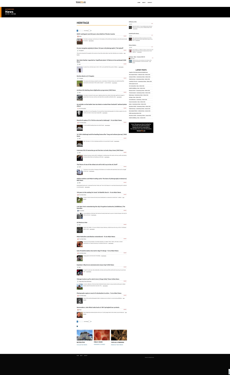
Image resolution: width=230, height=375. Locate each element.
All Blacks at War (82, 222)
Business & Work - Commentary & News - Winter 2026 (139, 90)
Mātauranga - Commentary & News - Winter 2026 (138, 95)
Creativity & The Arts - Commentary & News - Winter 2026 (140, 81)
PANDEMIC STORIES (99, 344)
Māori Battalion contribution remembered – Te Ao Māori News (96, 236)
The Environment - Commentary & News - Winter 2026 (139, 92)
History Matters (132, 45)
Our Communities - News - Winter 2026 (136, 85)
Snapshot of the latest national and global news (138, 72)
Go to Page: (86, 30)
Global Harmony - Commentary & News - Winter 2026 (139, 79)
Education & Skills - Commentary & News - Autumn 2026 (140, 115)
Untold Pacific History (134, 33)
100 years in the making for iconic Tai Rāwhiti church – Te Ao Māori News (99, 192)
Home (139, 2)
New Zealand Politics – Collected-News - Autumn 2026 (139, 110)
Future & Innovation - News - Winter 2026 (137, 101)
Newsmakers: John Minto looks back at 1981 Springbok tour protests (98, 307)
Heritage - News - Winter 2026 (135, 97)
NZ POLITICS (81, 342)
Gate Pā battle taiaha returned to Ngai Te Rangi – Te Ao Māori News (98, 250)
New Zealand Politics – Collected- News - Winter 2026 (139, 74)
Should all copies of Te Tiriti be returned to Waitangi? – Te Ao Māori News (99, 120)
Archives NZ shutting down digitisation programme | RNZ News (96, 90)
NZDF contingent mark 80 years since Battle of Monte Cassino (96, 34)
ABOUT (144, 2)
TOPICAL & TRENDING (117, 342)
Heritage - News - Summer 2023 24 (137, 56)
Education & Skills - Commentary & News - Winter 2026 (139, 106)
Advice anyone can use (133, 83)
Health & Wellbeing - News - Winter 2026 (137, 88)
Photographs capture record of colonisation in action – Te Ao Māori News (99, 293)
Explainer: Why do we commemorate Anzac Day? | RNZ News (95, 265)
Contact (150, 2)
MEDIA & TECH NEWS (117, 344)
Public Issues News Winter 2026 (135, 113)
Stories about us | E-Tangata (85, 76)
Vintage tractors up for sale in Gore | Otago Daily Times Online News (98, 279)
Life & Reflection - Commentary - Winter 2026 (138, 99)
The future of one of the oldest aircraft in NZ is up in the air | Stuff (97, 164)
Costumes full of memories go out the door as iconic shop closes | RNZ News (100, 150)
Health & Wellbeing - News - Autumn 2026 (137, 117)
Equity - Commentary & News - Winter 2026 (137, 104)
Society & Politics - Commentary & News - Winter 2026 (139, 76)
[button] (229, 373)
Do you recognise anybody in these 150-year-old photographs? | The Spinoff (100, 48)
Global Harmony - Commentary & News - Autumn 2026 (139, 108)
